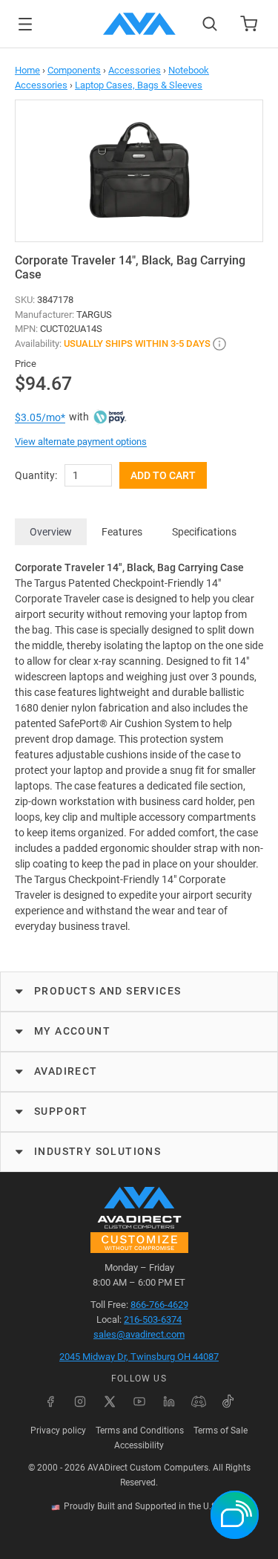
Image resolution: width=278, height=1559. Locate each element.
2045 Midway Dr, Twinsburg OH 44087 (139, 1356)
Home (27, 70)
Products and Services (107, 991)
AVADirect (66, 1071)
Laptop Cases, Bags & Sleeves (138, 85)
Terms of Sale (220, 1430)
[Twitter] (110, 1401)
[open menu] (25, 24)
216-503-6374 (153, 1319)
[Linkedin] (169, 1401)
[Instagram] (80, 1401)
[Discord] (199, 1401)
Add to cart (163, 475)
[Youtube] (139, 1401)
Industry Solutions (97, 1151)
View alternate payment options (81, 441)
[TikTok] (228, 1401)
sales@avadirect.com (139, 1334)
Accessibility (139, 1445)
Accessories (134, 70)
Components (74, 70)
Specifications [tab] (204, 532)
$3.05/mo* (40, 417)
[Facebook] (50, 1401)
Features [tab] (122, 532)
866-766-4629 (159, 1304)
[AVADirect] (139, 24)
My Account (72, 1031)
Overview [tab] (51, 532)
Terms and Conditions (140, 1430)
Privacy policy (58, 1430)
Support (61, 1111)
